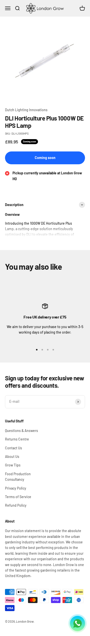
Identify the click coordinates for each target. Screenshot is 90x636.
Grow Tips (12, 465)
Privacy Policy (15, 488)
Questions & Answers (21, 430)
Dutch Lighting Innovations (26, 110)
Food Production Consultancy (18, 477)
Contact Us (13, 448)
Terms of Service (18, 497)
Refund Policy (15, 505)
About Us (12, 456)
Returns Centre (17, 439)
